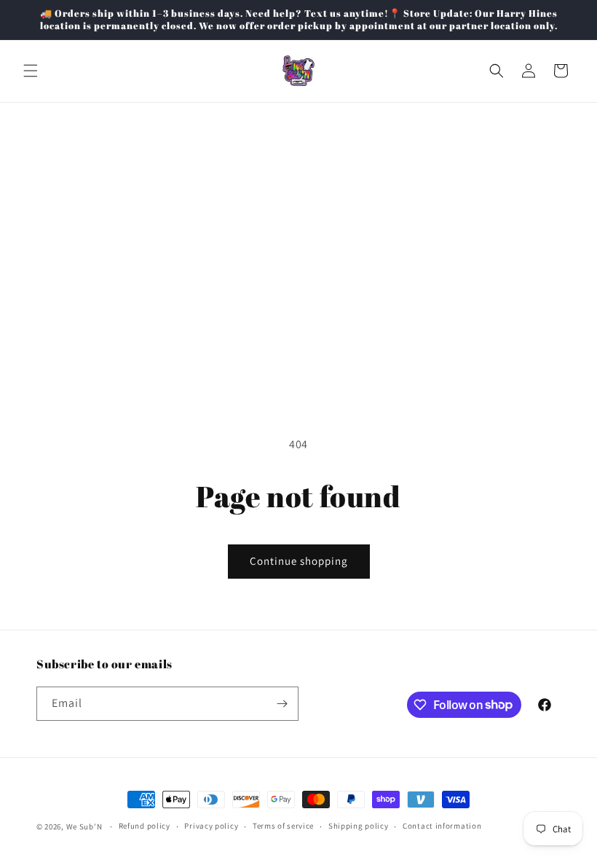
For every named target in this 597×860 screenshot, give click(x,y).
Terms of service (283, 826)
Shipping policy (358, 826)
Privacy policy (211, 826)
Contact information (442, 826)
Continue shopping (299, 561)
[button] (31, 71)
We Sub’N (84, 826)
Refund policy (144, 826)
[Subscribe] (282, 704)
